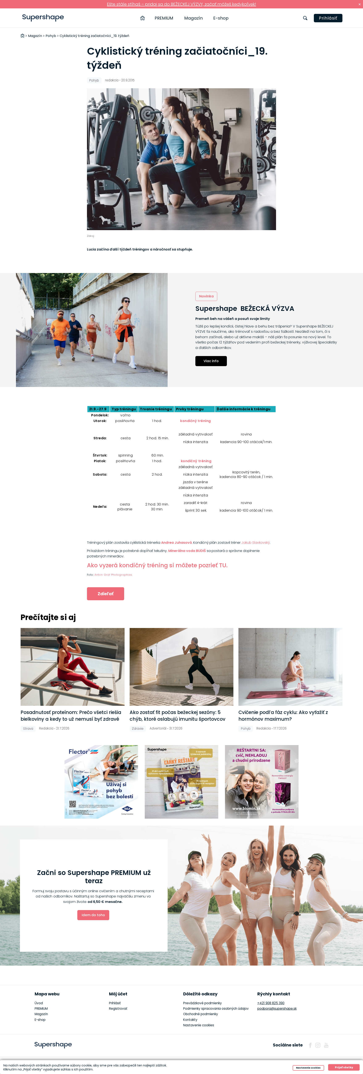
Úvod (39, 1003)
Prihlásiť (328, 18)
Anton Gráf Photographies (113, 575)
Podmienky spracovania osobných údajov (216, 1008)
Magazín (193, 18)
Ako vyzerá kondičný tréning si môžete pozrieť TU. (157, 565)
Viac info (211, 361)
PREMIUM (164, 18)
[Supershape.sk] (43, 18)
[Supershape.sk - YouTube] (326, 1045)
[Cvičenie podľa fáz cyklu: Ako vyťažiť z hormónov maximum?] (290, 667)
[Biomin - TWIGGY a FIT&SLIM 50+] (262, 782)
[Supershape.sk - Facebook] (310, 1045)
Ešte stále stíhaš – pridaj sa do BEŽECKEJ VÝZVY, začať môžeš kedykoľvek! (181, 4)
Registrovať (118, 1008)
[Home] (142, 18)
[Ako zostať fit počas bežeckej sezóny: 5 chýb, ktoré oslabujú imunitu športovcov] (181, 667)
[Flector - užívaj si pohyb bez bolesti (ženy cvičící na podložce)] (101, 782)
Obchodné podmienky (200, 1014)
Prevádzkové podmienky (202, 1003)
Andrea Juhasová (176, 542)
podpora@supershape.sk (277, 1008)
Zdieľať (105, 594)
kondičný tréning (195, 420)
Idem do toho (93, 915)
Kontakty (190, 1019)
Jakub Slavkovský (255, 542)
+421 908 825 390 (270, 1003)
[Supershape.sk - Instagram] (317, 1045)
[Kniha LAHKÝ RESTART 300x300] (181, 782)
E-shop (221, 18)
